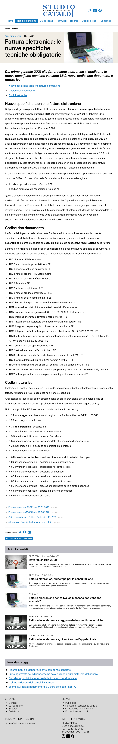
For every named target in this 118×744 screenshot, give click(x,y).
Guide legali (46, 20)
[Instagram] (89, 11)
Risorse (74, 20)
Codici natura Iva (18, 95)
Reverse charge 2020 (43, 559)
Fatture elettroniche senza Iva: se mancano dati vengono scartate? (65, 599)
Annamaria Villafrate (13, 36)
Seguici (13, 708)
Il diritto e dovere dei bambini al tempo (31, 682)
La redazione (16, 705)
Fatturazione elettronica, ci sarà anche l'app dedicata (62, 639)
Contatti (13, 702)
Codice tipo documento (22, 90)
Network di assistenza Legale (81, 705)
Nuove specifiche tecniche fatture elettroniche (34, 85)
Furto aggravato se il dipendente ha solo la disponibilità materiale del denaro (53, 673)
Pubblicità (70, 702)
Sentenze (106, 20)
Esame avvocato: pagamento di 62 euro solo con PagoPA (42, 686)
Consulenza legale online (79, 708)
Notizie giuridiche (26, 20)
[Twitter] (19, 532)
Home (10, 20)
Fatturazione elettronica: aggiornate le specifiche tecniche (66, 620)
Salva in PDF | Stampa (19, 538)
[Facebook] (100, 11)
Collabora (14, 711)
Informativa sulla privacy (22, 723)
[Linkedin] (95, 11)
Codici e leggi (89, 20)
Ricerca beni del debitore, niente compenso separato (40, 669)
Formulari (61, 20)
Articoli (15, 29)
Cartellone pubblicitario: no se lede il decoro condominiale (43, 678)
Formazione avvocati (76, 711)
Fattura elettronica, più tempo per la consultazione (61, 579)
